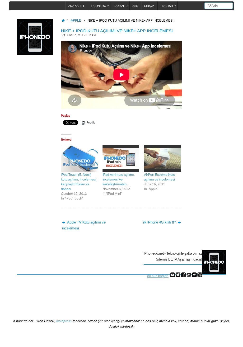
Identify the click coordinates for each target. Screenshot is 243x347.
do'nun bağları (157, 276)
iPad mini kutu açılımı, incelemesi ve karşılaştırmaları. (119, 179)
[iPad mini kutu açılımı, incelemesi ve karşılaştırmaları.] (121, 158)
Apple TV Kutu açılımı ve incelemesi (84, 225)
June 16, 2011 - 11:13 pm (81, 35)
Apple (76, 20)
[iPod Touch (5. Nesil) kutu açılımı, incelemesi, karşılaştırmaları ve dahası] (79, 158)
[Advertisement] (36, 136)
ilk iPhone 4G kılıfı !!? (160, 222)
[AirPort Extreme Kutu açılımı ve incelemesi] (162, 158)
